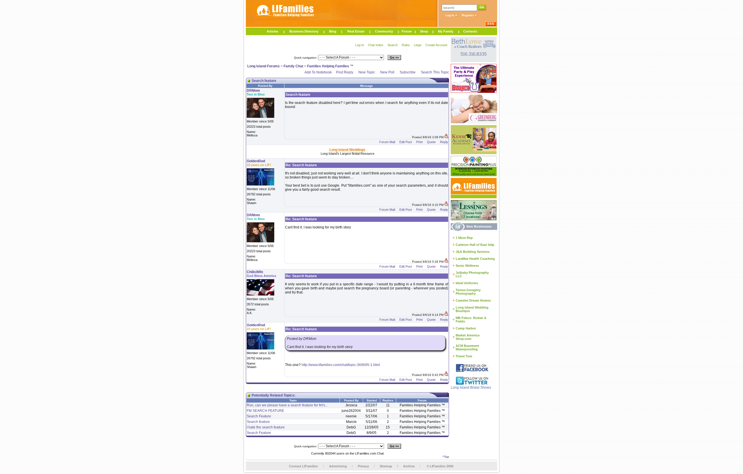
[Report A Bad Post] (446, 137)
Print (419, 142)
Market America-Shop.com (468, 337)
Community (384, 31)
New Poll (387, 72)
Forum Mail (387, 142)
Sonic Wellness (467, 265)
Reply (444, 142)
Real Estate (356, 31)
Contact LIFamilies (303, 466)
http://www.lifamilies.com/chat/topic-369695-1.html (341, 365)
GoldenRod (256, 161)
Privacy (363, 466)
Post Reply (344, 72)
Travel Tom (464, 356)
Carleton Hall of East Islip (475, 244)
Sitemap (386, 466)
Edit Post (405, 142)
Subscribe (408, 72)
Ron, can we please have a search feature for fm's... (287, 405)
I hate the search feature (266, 427)
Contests (470, 31)
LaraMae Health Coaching (475, 258)
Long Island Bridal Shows (471, 387)
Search (392, 45)
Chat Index (375, 45)
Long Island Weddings (347, 150)
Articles (272, 31)
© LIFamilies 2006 (440, 466)
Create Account (436, 45)
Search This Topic (435, 72)
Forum (407, 31)
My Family (445, 31)
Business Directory (303, 31)
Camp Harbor (466, 328)
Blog (332, 31)
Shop (424, 31)
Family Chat (293, 66)
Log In (450, 15)
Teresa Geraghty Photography (468, 291)
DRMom (253, 91)
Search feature (258, 422)
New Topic (366, 72)
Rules (406, 45)
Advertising (338, 466)
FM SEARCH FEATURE (265, 411)
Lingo (417, 45)
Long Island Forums (263, 66)
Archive (409, 466)
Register (468, 15)
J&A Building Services (473, 251)
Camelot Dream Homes (473, 300)
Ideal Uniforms (467, 283)
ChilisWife (255, 272)
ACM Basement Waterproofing (467, 347)
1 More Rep (464, 237)
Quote (431, 142)
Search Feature (259, 416)
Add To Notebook (318, 72)
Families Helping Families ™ (330, 66)
